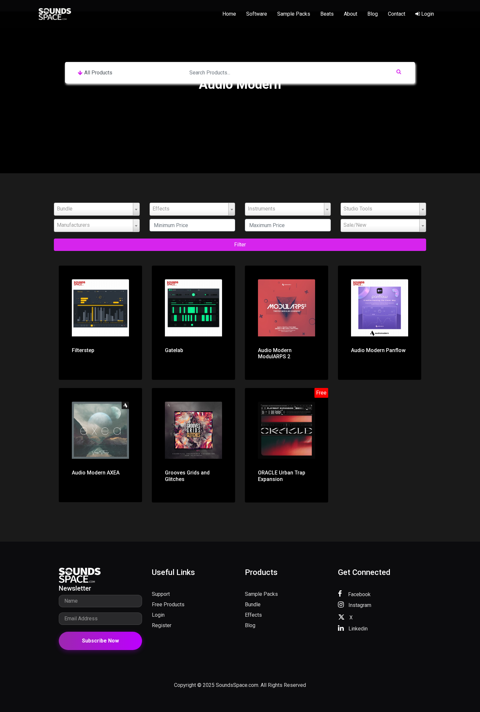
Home (229, 14)
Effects (253, 615)
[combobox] (97, 209)
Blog (372, 14)
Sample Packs (293, 14)
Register (161, 625)
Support (161, 594)
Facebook (359, 594)
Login (427, 14)
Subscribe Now (100, 641)
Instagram (359, 605)
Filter (240, 244)
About (350, 14)
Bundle (253, 604)
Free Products (168, 604)
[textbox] (96, 209)
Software (256, 14)
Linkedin (357, 629)
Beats (327, 14)
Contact (396, 14)
